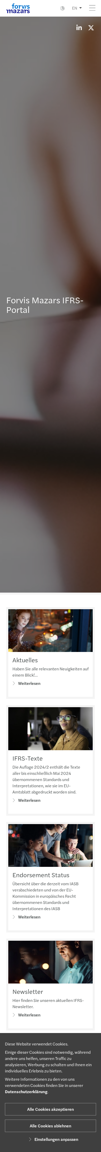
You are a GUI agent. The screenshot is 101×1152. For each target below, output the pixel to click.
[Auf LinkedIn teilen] (79, 27)
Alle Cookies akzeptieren (50, 1109)
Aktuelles (25, 659)
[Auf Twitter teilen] (91, 27)
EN (74, 8)
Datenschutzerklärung (26, 1091)
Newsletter (27, 991)
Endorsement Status (40, 874)
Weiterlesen (29, 683)
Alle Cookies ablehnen (50, 1126)
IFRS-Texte (27, 758)
